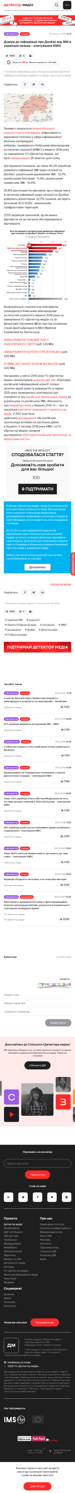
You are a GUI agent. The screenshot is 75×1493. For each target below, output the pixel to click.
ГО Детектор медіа (17, 634)
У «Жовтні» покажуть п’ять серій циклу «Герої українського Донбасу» (37, 748)
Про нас (46, 1218)
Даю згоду (37, 1486)
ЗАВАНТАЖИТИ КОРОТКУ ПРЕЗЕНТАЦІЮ (32, 352)
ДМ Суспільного (13, 1232)
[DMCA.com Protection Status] (24, 1440)
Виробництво (11, 741)
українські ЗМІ (15, 620)
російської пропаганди (41, 397)
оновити (65, 979)
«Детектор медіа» (60, 584)
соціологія (34, 620)
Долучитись (37, 567)
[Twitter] (33, 84)
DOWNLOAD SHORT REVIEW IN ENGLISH (31, 364)
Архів (43, 1259)
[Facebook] (24, 84)
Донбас (31, 629)
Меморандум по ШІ (51, 1232)
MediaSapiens (12, 1228)
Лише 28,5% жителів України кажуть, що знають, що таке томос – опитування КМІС (36, 855)
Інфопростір (11, 34)
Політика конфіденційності (55, 1228)
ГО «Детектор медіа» (16, 1270)
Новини (24, 34)
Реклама (45, 1239)
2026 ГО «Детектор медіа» (23, 1366)
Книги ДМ (46, 1235)
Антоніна (9, 1266)
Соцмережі (13, 1288)
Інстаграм (10, 1306)
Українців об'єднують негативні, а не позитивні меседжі (35, 879)
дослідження (27, 418)
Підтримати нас (49, 1247)
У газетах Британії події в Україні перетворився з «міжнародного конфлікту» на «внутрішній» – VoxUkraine (35, 700)
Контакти (45, 1243)
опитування (48, 624)
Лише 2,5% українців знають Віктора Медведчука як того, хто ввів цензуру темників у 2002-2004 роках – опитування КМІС (37, 801)
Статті (24, 874)
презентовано (20, 158)
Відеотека (10, 1255)
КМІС (63, 624)
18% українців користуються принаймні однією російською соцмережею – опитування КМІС (37, 829)
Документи (26, 897)
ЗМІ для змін (11, 1235)
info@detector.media (19, 1362)
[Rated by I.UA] (52, 1440)
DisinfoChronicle (13, 1251)
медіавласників (20, 405)
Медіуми (9, 1282)
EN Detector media (14, 1263)
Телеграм (9, 1302)
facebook (9, 1294)
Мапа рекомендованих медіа (21, 1274)
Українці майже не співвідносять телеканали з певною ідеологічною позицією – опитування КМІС (34, 774)
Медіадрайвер (12, 1243)
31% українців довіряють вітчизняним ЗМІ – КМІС (31, 724)
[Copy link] (42, 84)
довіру (62, 397)
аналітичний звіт (44, 380)
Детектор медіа (49, 629)
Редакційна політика (52, 1224)
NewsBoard (10, 1247)
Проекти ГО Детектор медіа (22, 624)
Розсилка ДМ (48, 1255)
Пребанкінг (10, 1239)
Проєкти (10, 1218)
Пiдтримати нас (44, 1322)
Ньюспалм (10, 1278)
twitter (7, 1298)
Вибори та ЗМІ (12, 1259)
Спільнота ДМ (37, 1065)
